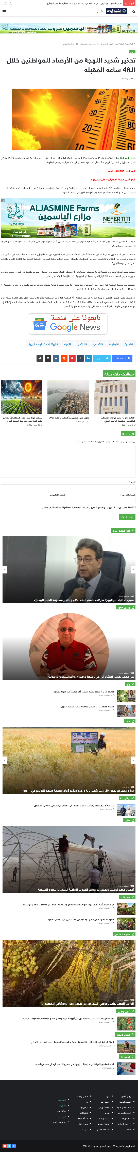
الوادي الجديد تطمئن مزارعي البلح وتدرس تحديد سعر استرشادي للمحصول (88, 1003)
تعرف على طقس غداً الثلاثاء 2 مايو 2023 (69, 417)
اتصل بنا (62, 1105)
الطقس (82, 343)
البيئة (122, 44)
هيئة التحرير (61, 1111)
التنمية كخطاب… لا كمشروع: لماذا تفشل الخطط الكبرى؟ (87, 706)
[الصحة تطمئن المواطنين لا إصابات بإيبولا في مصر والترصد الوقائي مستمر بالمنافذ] (126, 1068)
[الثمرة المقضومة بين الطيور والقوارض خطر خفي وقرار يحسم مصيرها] (126, 924)
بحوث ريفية (104, 1118)
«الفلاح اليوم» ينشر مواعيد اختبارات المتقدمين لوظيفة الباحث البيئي (118, 419)
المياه (67, 343)
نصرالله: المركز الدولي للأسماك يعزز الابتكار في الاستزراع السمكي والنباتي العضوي (74, 805)
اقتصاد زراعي (103, 1107)
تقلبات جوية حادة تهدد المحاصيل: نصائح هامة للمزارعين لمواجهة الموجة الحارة (22, 419)
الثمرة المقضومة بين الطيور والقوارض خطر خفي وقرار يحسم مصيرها (80, 919)
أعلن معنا (62, 1100)
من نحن (62, 1116)
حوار (107, 1096)
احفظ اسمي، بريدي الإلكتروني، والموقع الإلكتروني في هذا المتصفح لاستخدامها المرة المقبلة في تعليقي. (87, 507)
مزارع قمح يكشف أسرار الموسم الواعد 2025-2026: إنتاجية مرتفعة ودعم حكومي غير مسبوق (76, 790)
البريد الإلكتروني (127, 494)
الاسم (132, 482)
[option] (69, 569)
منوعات (84, 1129)
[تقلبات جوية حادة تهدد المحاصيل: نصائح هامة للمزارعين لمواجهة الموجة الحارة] (21, 397)
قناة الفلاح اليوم (124, 1107)
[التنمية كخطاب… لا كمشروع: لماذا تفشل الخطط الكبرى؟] (126, 711)
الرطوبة (113, 343)
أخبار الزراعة (126, 1118)
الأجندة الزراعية (125, 1101)
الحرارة (128, 343)
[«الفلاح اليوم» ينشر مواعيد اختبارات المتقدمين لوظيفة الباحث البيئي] (114, 397)
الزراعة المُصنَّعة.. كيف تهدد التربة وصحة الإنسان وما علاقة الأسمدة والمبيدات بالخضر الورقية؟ (68, 904)
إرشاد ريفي (104, 1101)
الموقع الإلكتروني (57, 494)
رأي (86, 1101)
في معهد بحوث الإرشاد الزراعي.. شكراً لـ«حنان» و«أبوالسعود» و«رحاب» (90, 676)
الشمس (97, 343)
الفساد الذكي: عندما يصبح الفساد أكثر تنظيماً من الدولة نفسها (84, 691)
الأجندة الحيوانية (124, 1113)
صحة (129, 1129)
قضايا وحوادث (81, 1096)
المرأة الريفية (82, 1118)
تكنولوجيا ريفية (124, 1124)
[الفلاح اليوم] (111, 11)
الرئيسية (129, 44)
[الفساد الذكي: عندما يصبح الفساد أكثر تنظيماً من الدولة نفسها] (126, 696)
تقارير (107, 1113)
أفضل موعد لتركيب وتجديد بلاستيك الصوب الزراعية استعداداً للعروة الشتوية (86, 889)
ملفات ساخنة (103, 1124)
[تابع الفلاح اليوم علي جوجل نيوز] (68, 323)
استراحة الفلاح (103, 1129)
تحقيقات (84, 1113)
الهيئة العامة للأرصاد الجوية (43, 343)
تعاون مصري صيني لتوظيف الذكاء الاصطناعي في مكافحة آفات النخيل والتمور (85, 3)
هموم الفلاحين (81, 1124)
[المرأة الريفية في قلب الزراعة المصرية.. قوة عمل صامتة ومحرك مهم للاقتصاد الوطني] (126, 1046)
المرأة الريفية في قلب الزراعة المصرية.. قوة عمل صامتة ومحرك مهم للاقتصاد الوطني (72, 1042)
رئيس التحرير (126, 1096)
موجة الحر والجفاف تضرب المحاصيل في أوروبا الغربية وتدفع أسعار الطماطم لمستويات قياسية (68, 1018)
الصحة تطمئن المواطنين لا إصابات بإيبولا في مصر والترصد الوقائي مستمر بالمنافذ (74, 1064)
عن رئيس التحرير (59, 1122)
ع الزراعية (84, 1107)
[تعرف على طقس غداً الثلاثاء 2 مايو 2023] (68, 397)
